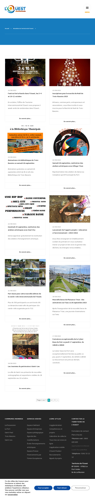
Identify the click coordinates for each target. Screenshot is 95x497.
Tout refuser (62, 488)
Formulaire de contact (80, 431)
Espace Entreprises (34, 429)
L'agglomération (55, 425)
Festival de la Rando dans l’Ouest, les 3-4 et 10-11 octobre (25, 95)
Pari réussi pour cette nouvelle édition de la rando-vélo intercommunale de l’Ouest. (25, 295)
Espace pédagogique (35, 433)
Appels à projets (55, 458)
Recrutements (55, 455)
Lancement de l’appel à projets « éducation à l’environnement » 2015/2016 (69, 231)
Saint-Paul (9, 433)
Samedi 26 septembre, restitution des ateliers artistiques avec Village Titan (67, 164)
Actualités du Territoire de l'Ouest (23, 28)
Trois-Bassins (10, 436)
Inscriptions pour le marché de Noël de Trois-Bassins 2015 (67, 95)
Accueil (7, 28)
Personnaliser (80, 488)
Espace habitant (33, 425)
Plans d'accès (77, 435)
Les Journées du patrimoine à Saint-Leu (24, 366)
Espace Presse (32, 451)
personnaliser (13, 495)
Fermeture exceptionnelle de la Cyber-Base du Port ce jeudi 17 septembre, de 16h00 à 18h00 (68, 342)
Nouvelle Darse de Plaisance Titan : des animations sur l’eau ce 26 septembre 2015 (69, 301)
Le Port (7, 429)
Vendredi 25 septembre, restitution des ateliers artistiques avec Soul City (24, 228)
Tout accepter (43, 488)
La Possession (10, 425)
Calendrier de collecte (57, 436)
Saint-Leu (8, 440)
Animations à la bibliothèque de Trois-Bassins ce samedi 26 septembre (23, 161)
